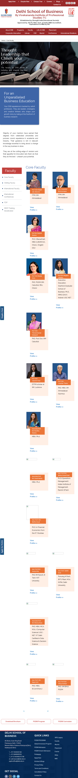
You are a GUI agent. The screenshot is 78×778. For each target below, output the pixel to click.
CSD (35, 33)
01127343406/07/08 (17, 756)
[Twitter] (69, 3)
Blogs (58, 1)
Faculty (30, 30)
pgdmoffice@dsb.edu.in (16, 761)
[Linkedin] (72, 3)
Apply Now (11, 1)
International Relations (68, 33)
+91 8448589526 (16, 754)
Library (27, 33)
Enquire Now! (2, 313)
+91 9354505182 (16, 752)
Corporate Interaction (13, 33)
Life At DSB (41, 30)
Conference (52, 33)
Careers (49, 1)
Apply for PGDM (2, 546)
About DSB (9, 30)
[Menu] (39, 37)
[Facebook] (67, 3)
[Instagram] (74, 3)
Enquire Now (25, 1)
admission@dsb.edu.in (17, 759)
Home (3, 40)
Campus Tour (38, 1)
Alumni (42, 33)
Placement (52, 30)
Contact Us (57, 4)
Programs (20, 30)
